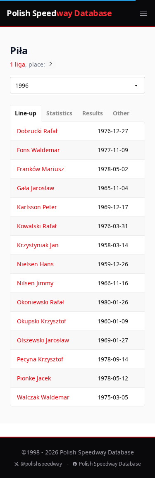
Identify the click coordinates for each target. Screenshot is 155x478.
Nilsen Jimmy (35, 283)
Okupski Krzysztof (41, 321)
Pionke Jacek (34, 378)
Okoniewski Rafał (40, 302)
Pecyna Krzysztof (40, 359)
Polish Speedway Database (110, 464)
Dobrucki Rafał (37, 131)
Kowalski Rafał (37, 226)
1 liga (17, 64)
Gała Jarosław (35, 188)
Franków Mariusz (40, 169)
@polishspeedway (41, 464)
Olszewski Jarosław (43, 340)
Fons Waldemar (38, 150)
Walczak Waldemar (43, 397)
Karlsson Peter (37, 207)
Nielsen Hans (35, 264)
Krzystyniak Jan (38, 245)
